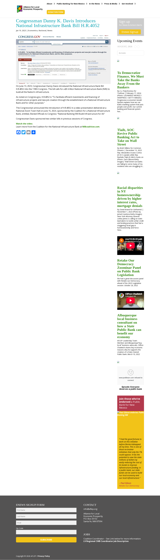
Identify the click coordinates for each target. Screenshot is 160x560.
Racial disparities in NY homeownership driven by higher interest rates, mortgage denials (130, 197)
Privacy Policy (44, 556)
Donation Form (55, 12)
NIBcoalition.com (91, 126)
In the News (94, 4)
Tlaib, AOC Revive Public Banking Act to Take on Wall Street (128, 137)
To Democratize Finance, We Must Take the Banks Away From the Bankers (130, 80)
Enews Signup (130, 32)
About (49, 4)
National (42, 30)
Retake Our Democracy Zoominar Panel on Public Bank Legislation (129, 268)
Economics (33, 30)
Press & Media (110, 4)
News (49, 30)
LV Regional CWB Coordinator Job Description (106, 541)
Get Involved (127, 4)
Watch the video (24, 123)
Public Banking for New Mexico (71, 4)
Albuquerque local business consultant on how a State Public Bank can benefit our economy (129, 326)
